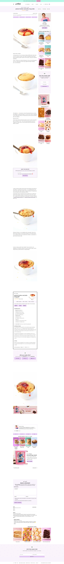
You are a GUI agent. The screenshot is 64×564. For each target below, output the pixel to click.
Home (22, 7)
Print (16, 305)
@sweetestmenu (25, 356)
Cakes (28, 7)
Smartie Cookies (27, 541)
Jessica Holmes (16, 519)
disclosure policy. (19, 15)
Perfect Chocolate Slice (41, 143)
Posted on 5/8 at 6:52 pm (17, 507)
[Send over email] (34, 17)
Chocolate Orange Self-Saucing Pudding (48, 119)
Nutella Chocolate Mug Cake (18, 197)
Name (15, 496)
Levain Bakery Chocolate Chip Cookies (41, 43)
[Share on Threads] (28, 17)
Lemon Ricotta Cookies (36, 541)
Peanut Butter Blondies (34, 447)
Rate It (33, 358)
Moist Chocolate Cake (41, 69)
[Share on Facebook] (22, 17)
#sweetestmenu (33, 356)
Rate (25, 305)
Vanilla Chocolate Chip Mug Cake (30, 197)
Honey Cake (18, 541)
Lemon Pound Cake (41, 131)
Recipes (25, 7)
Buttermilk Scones (48, 68)
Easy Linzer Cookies (48, 131)
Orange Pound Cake (48, 43)
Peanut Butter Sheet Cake (22, 447)
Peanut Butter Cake (28, 447)
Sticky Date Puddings (48, 143)
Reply (14, 517)
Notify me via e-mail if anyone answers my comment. (23, 500)
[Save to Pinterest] (16, 17)
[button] (13, 4)
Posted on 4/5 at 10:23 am (18, 520)
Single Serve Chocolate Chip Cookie (41, 56)
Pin (20, 305)
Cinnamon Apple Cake (48, 56)
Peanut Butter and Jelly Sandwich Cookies (16, 447)
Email (27, 496)
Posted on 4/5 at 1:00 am (17, 513)
